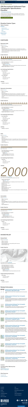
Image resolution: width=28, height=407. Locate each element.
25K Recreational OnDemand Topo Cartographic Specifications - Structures (15, 351)
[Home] (3, 2)
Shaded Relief (3, 33)
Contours (2, 26)
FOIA (15, 387)
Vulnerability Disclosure (4, 393)
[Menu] (26, 2)
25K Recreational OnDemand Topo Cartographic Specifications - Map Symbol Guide (15, 290)
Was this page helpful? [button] (21, 406)
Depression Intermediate (5, 29)
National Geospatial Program (5, 368)
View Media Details (10, 59)
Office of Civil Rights (3, 396)
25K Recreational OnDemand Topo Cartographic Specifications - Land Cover (15, 344)
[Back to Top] (25, 404)
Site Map (2, 390)
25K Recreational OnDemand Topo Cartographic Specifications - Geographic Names (15, 319)
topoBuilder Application (4, 376)
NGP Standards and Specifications (6, 4)
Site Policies (2, 388)
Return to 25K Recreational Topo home (6, 17)
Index (2, 30)
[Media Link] (14, 57)
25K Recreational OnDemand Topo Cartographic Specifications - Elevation (15, 311)
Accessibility (2, 387)
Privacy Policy (16, 388)
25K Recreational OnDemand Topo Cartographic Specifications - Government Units (15, 326)
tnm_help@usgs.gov (6, 369)
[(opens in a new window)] (18, 400)
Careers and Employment (18, 393)
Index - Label (7, 180)
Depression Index (7, 64)
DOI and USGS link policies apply (19, 390)
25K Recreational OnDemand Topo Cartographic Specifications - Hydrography (15, 336)
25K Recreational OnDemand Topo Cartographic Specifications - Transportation (15, 358)
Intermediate (4, 31)
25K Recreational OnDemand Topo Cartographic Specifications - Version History (15, 305)
